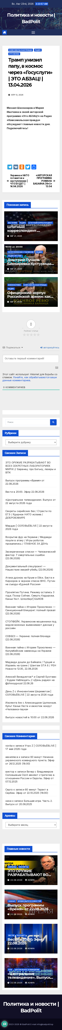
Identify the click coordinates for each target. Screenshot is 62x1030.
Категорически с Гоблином (20, 252)
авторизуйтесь (51, 347)
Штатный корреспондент (40, 223)
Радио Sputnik (15, 256)
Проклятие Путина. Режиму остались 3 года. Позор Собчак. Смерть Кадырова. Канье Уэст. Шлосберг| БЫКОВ (29, 595)
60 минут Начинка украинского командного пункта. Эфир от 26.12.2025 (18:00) (29, 760)
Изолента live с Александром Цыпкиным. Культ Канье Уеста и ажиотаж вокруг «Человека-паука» (30, 706)
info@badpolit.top (45, 1024)
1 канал (11, 901)
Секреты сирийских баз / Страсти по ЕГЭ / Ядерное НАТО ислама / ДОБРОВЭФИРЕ (28, 514)
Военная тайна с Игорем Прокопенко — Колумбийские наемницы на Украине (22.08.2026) (30, 651)
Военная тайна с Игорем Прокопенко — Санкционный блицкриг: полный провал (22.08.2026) (30, 610)
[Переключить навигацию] (33, 32)
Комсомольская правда (20, 50)
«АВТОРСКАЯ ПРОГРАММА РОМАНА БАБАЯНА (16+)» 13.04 (42, 181)
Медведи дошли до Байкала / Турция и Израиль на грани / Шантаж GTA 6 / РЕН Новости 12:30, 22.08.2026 (30, 665)
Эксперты (23, 867)
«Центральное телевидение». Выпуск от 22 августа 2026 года (29, 977)
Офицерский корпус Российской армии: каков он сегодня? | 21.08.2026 (31, 296)
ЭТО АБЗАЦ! (14, 54)
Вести (11, 935)
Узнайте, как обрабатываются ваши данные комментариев (29, 379)
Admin (31, 880)
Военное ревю (14, 285)
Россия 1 (21, 935)
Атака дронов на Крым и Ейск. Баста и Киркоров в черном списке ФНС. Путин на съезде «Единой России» (30, 581)
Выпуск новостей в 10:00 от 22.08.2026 (29, 717)
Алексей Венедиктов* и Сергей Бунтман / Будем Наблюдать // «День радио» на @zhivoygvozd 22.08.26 (30, 680)
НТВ (10, 970)
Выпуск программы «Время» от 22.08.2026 (28, 907)
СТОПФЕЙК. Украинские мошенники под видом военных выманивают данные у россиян (30, 625)
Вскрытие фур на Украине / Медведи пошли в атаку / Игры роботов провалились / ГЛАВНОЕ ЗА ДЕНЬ (28, 540)
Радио (38, 50)
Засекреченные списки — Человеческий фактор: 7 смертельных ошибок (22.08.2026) (30, 555)
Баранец (12, 867)
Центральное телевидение (27, 970)
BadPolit (26, 1024)
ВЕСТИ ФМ (12, 223)
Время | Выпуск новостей (29, 901)
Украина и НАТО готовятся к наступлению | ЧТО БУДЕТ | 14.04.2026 (19, 181)
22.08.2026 (16, 880)
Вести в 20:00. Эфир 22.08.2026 (24, 491)
